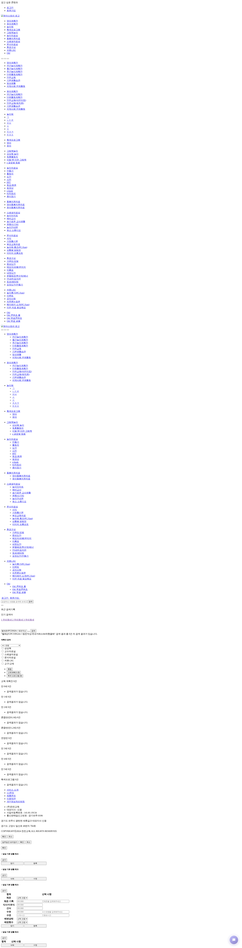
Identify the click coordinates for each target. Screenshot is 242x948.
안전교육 (11, 77)
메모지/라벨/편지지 (16, 267)
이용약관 (11, 798)
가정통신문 (12, 241)
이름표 (10, 270)
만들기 (10, 171)
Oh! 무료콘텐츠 (14, 318)
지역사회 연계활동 (16, 86)
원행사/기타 (12, 224)
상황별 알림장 (14, 250)
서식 (9, 238)
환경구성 (11, 47)
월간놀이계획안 (14, 68)
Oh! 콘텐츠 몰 (13, 315)
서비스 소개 (12, 790)
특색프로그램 (13, 30)
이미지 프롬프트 (15, 253)
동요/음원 (11, 185)
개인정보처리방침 (16, 801)
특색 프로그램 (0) (15, 676)
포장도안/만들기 (15, 285)
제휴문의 (11, 796)
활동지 (10, 174)
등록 (35, 863)
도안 (9, 177)
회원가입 (11, 10)
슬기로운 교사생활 (16, 221)
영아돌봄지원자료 (16, 204)
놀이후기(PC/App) (15, 293)
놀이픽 (10, 27)
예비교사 (11, 218)
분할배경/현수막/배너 (17, 276)
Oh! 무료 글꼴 (13, 321)
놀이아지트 (12, 215)
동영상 (10, 188)
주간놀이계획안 (14, 71)
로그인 (10, 7)
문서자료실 (12, 44)
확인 (4, 837)
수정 (35, 879)
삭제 (12, 879)
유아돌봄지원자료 (16, 207)
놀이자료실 (12, 35)
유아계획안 (12, 24)
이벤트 (10, 296)
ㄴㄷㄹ (10, 120)
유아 (9, 146)
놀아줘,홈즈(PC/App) (17, 247)
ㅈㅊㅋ (10, 132)
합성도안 (11, 264)
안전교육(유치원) (15, 103)
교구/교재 (9, 663)
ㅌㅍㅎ (10, 135)
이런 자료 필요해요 (16, 307)
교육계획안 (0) (14, 672)
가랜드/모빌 (12, 261)
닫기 (12, 863)
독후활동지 (12, 157)
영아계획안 (12, 21)
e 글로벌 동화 (13, 163)
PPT (9, 182)
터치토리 (11, 193)
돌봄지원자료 (13, 38)
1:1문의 (10, 793)
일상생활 (11, 83)
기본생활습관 (13, 80)
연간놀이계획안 (14, 65)
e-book (10, 191)
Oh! (8, 53)
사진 (9, 179)
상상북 (7, 648)
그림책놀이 (12, 32)
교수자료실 (10, 651)
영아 (9, 143)
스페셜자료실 (13, 41)
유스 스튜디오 (14, 230)
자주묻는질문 (13, 301)
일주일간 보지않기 (9, 842)
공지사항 (11, 299)
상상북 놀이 (12, 154)
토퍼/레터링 (12, 282)
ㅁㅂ (9, 123)
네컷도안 (11, 273)
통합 (9, 669)
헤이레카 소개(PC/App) (18, 304)
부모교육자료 (13, 244)
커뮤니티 (11, 50)
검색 (30, 602)
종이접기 (11, 196)
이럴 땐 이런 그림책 (16, 160)
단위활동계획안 (14, 74)
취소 (10, 837)
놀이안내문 (12, 227)
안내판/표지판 (14, 279)
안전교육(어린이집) (16, 100)
